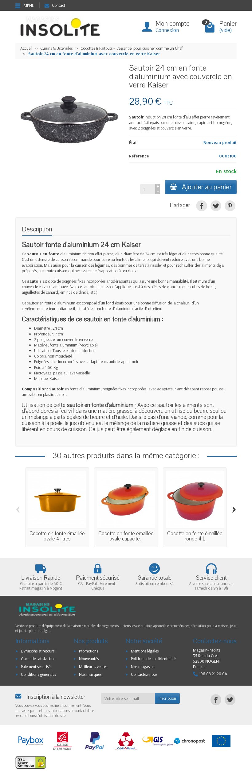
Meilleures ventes (93, 666)
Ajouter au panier (207, 187)
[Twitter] (216, 205)
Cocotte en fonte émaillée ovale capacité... (126, 536)
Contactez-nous (144, 674)
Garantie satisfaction (38, 658)
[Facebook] (201, 205)
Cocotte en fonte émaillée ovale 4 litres (57, 536)
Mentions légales (145, 651)
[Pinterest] (230, 205)
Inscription (167, 698)
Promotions (88, 651)
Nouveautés (89, 658)
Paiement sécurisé (35, 666)
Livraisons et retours (37, 651)
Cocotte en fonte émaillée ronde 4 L (194, 536)
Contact (58, 5)
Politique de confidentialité (153, 658)
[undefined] (69, 117)
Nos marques (90, 674)
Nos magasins (142, 666)
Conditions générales (38, 674)
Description (37, 229)
